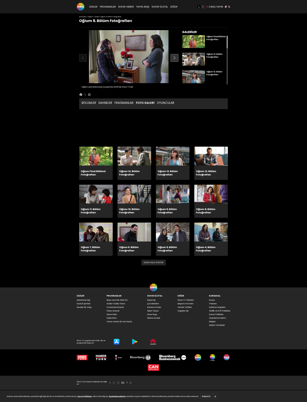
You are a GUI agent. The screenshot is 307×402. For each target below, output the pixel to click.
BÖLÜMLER (89, 103)
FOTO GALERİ (145, 103)
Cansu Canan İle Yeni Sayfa (119, 321)
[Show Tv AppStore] (116, 342)
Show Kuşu (152, 314)
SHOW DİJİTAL (160, 6)
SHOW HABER (126, 6)
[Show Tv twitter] (85, 94)
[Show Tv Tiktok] (131, 383)
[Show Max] (227, 357)
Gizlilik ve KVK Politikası (219, 310)
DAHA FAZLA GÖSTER (153, 262)
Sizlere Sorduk (153, 318)
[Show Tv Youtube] (122, 383)
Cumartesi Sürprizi (115, 307)
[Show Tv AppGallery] (153, 342)
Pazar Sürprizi (113, 310)
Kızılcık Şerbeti (83, 303)
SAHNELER (105, 103)
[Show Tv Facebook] (109, 383)
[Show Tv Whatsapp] (89, 94)
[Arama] (229, 7)
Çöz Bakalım (153, 303)
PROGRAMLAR (108, 6)
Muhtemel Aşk (83, 300)
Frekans (213, 303)
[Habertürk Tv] (101, 357)
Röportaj (151, 300)
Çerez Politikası (84, 396)
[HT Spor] (118, 357)
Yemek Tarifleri (185, 307)
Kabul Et (206, 396)
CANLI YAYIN (216, 6)
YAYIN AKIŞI (142, 6)
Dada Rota (112, 318)
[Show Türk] (212, 357)
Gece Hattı (112, 314)
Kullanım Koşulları (217, 307)
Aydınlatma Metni (117, 396)
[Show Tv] (80, 7)
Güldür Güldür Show (116, 303)
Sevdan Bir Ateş (84, 307)
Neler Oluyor (153, 310)
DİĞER (173, 6)
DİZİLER (93, 6)
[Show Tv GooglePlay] (135, 342)
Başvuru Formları (186, 303)
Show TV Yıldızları (186, 300)
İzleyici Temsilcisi (217, 325)
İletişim (212, 321)
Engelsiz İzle (183, 310)
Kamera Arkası (154, 307)
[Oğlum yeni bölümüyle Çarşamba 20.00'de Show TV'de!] (129, 56)
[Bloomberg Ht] (140, 357)
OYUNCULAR (165, 103)
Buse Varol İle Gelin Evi (117, 300)
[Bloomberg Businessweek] (172, 357)
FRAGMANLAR (124, 103)
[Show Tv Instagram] (118, 383)
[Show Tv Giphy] (127, 383)
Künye (212, 300)
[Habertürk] (82, 357)
